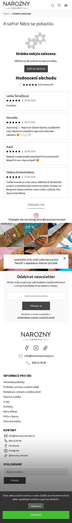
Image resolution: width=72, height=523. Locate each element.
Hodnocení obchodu (36, 78)
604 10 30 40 (39, 363)
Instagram (36, 348)
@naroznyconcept (45, 348)
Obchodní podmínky (13, 382)
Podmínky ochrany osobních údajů (21, 387)
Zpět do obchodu (36, 69)
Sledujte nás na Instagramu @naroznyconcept (37, 219)
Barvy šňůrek (10, 411)
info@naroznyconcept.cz (39, 356)
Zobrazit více (36, 204)
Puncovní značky (12, 421)
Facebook (26, 348)
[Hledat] (52, 5)
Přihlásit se (36, 305)
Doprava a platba (12, 397)
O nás (6, 402)
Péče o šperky (11, 416)
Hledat (15, 480)
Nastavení (36, 506)
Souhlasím (36, 515)
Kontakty (8, 406)
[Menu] (65, 5)
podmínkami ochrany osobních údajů (36, 317)
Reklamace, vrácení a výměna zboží (22, 392)
